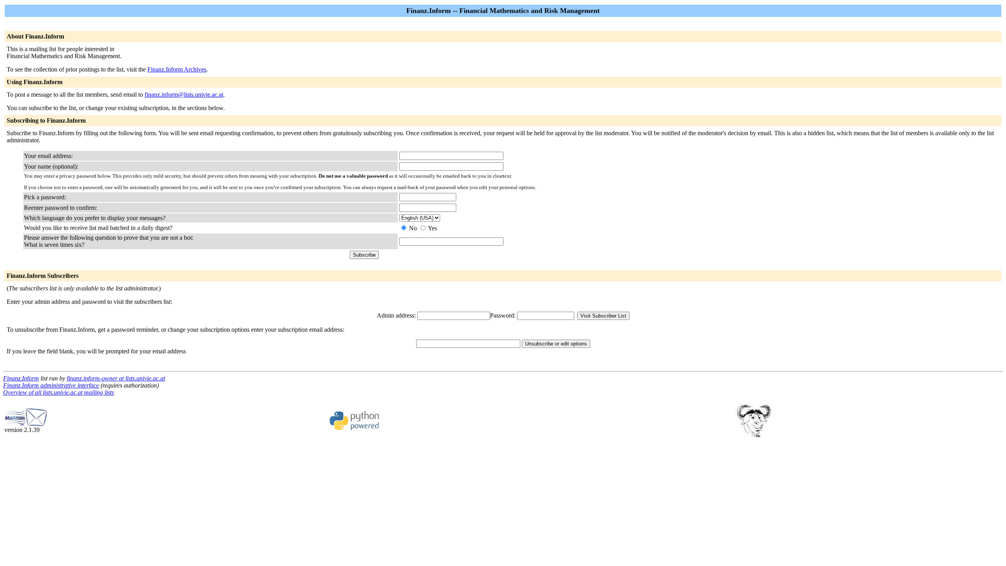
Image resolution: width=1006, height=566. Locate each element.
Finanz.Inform (21, 378)
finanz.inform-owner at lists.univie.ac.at (116, 378)
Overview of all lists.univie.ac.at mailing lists (58, 392)
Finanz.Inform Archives (176, 69)
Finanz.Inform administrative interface (51, 385)
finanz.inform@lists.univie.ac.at (184, 94)
